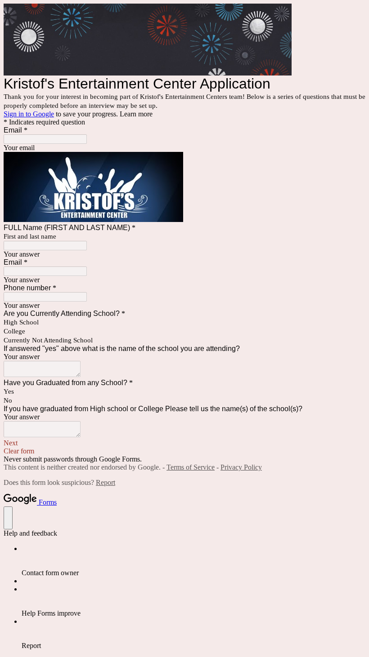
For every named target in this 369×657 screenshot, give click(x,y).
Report (105, 482)
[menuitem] (193, 561)
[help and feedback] (8, 517)
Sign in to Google (29, 114)
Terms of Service (190, 467)
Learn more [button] (136, 114)
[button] (184, 443)
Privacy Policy (241, 467)
